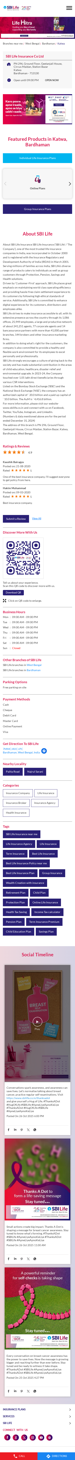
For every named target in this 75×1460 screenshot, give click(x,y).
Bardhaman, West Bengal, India (21, 752)
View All (36, 518)
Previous (5, 183)
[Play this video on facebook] (37, 1023)
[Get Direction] (44, 753)
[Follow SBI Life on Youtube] (41, 1437)
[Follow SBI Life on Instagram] (32, 1437)
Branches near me (13, 43)
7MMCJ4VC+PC (13, 749)
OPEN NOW (52, 80)
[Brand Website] (49, 1437)
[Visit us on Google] (15, 1437)
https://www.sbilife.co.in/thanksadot (28, 1098)
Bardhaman (48, 43)
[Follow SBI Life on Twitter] (24, 1437)
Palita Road (13, 771)
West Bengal (32, 43)
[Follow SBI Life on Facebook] (7, 1437)
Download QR (13, 592)
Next (69, 183)
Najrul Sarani (35, 771)
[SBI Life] (17, 8)
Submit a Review (16, 518)
